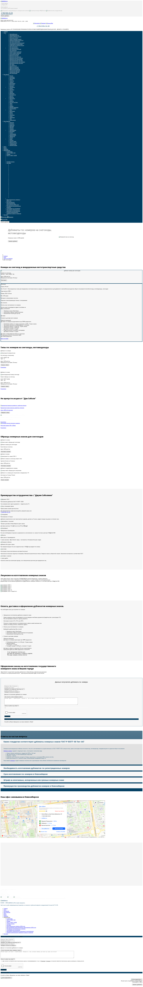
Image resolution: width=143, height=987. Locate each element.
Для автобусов (13, 65)
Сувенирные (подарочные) (16, 44)
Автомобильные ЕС (14, 35)
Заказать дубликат (13, 241)
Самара (11, 106)
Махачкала (12, 98)
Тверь (11, 103)
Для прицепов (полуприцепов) (17, 43)
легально (12, 760)
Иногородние (7, 849)
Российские (6, 74)
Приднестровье (13, 145)
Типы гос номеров (8, 258)
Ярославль (12, 78)
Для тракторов (13, 50)
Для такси (12, 64)
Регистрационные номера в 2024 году (16, 926)
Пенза (11, 112)
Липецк (11, 92)
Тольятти (12, 81)
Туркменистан (13, 144)
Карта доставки (4, 338)
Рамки (5, 148)
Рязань (11, 91)
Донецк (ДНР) (13, 135)
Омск (11, 110)
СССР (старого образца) (15, 51)
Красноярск (12, 83)
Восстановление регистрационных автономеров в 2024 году (13, 203)
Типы (5, 33)
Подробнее (3, 367)
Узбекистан (12, 136)
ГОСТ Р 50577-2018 (12, 155)
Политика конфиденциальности (14, 898)
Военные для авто (14, 55)
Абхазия (12, 127)
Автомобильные (13, 34)
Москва (11, 75)
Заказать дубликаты (137, 984)
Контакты (6, 215)
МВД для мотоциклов (15, 69)
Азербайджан (13, 130)
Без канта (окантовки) (15, 41)
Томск (11, 105)
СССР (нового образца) (15, 53)
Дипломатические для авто (16, 60)
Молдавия (12, 131)
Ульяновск (12, 115)
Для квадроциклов (14, 48)
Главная (6, 31)
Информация (7, 150)
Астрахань (12, 77)
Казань (11, 88)
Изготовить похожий (5, 451)
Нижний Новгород (14, 107)
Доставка (9, 163)
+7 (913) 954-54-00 (7, 13)
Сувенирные (7, 854)
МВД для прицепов (14, 68)
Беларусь (12, 124)
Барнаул (12, 86)
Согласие (52, 707)
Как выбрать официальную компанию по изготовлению (13, 210)
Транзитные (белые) (14, 72)
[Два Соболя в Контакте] (36, 23)
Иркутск (11, 96)
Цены (5, 146)
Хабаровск (12, 117)
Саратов (12, 101)
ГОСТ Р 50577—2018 (9, 881)
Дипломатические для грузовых (17, 62)
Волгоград (12, 84)
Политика (47, 707)
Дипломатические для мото (16, 63)
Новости (6, 875)
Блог (5, 865)
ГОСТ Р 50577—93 (8, 879)
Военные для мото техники (16, 58)
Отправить (7, 716)
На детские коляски (14, 54)
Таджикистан (13, 134)
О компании (9, 151)
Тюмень (11, 82)
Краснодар (12, 111)
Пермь (11, 100)
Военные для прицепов (15, 57)
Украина (12, 129)
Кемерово (12, 93)
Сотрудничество (7, 870)
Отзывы (8, 154)
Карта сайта (3, 898)
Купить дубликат (5, 15)
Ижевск (11, 79)
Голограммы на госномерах (13, 208)
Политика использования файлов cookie (55, 898)
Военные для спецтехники (16, 59)
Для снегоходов (13, 73)
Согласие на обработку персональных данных (34, 898)
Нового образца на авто (15, 36)
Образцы (6, 863)
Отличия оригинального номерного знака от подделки (14, 213)
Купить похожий (4, 479)
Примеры (6, 149)
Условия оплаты (10, 161)
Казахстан (12, 125)
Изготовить (3, 280)
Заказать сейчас (5, 365)
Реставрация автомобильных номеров (16, 928)
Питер (11, 116)
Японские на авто (14, 38)
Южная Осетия (13, 142)
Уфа (11, 118)
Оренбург (12, 89)
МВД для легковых (14, 67)
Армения (12, 122)
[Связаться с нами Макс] (49, 23)
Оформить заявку (5, 412)
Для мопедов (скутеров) (15, 49)
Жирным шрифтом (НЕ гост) (16, 40)
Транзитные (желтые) (15, 70)
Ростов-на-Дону (14, 102)
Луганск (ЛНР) (13, 141)
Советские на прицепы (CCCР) (17, 45)
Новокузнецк (13, 120)
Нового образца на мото (15, 39)
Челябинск (12, 87)
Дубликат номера (8, 751)
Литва (11, 139)
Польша (11, 140)
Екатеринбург (13, 108)
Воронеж (12, 97)
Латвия (11, 137)
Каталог (5, 847)
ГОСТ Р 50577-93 (11, 153)
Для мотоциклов (13, 46)
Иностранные (7, 121)
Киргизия (12, 126)
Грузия (11, 132)
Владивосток (13, 94)
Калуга (11, 113)
